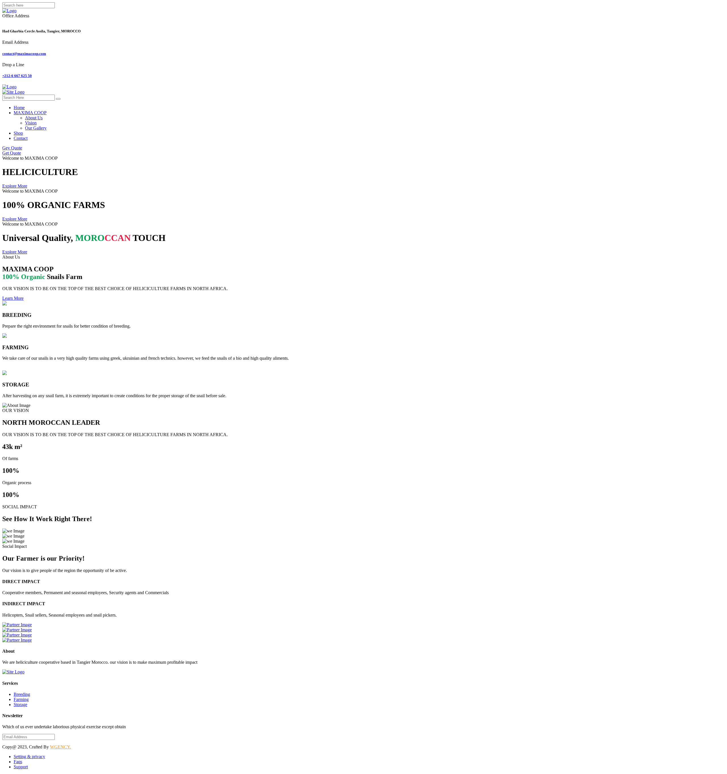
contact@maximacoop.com (24, 53)
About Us (34, 117)
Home (19, 107)
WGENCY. (60, 746)
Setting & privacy (29, 756)
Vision (31, 122)
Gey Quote (12, 147)
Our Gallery (36, 128)
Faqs (18, 761)
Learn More (13, 298)
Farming (21, 699)
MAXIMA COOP (30, 112)
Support (21, 766)
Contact (21, 138)
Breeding (22, 694)
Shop (18, 133)
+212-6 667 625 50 (17, 76)
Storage (20, 704)
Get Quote (11, 153)
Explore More (14, 186)
